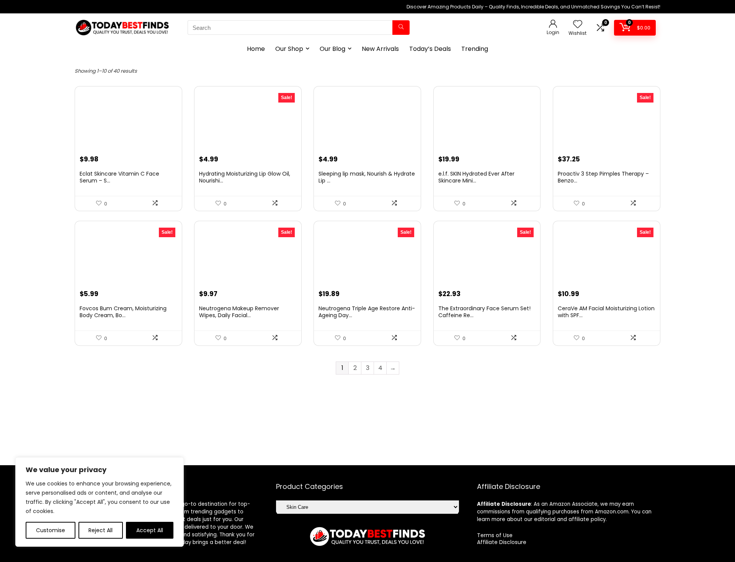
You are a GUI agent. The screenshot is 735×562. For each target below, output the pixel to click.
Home (256, 48)
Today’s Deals (430, 48)
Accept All (149, 530)
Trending (474, 48)
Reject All (100, 530)
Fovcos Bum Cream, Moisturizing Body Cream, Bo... (123, 312)
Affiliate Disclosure (501, 542)
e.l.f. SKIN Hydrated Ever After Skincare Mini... (476, 177)
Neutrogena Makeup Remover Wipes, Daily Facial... (239, 312)
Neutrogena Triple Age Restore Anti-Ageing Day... (366, 312)
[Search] (401, 27)
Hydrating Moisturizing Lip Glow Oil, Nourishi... (244, 177)
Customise (50, 530)
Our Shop (289, 48)
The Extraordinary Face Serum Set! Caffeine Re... (484, 312)
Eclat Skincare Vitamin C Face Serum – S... (119, 177)
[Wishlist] (577, 24)
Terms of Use (495, 535)
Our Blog (332, 48)
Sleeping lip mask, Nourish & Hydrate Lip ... (366, 177)
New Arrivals (380, 48)
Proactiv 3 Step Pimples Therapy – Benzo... (603, 177)
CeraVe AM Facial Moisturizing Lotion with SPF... (606, 312)
